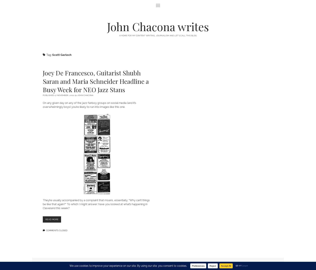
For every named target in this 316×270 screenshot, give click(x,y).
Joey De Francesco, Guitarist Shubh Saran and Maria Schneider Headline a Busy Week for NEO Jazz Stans (96, 81)
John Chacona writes (158, 26)
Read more (53, 220)
